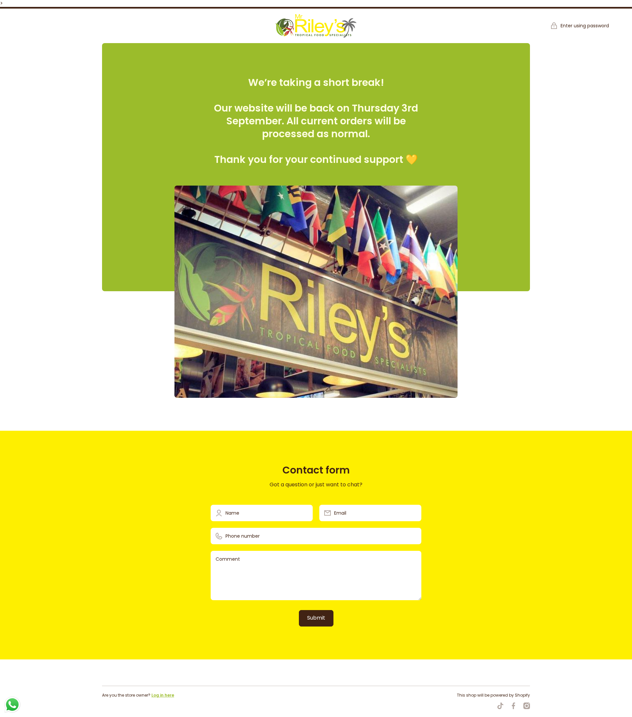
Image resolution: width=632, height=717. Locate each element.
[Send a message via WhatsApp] (12, 705)
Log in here (162, 695)
